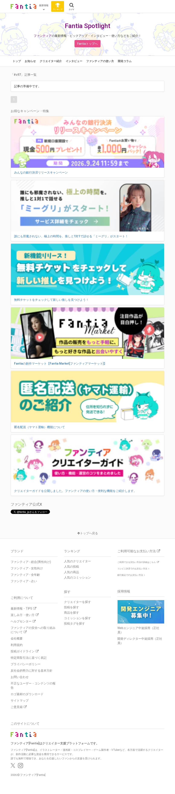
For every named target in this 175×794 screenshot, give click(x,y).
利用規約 (17, 645)
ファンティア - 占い (24, 581)
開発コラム (125, 61)
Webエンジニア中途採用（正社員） (138, 630)
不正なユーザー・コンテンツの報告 (33, 685)
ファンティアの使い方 (100, 61)
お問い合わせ (20, 677)
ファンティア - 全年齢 (25, 574)
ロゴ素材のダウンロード (27, 694)
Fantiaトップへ (87, 43)
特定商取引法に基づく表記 (29, 657)
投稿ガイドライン (23, 651)
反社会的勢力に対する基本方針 (31, 670)
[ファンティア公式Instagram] (20, 766)
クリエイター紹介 (51, 61)
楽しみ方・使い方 (23, 615)
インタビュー (74, 61)
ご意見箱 (17, 707)
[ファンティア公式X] (13, 766)
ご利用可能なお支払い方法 (136, 551)
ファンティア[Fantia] (32, 774)
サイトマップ (20, 700)
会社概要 (17, 638)
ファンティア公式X (26, 504)
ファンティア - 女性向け (27, 568)
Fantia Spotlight (87, 26)
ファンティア (43, 35)
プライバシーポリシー (26, 664)
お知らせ (30, 61)
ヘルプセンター (21, 621)
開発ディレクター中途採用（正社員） (139, 641)
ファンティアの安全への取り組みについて (33, 630)
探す (67, 592)
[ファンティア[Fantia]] (23, 6)
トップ (17, 61)
